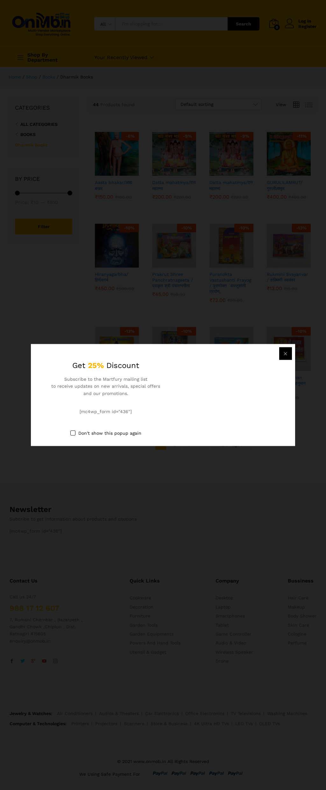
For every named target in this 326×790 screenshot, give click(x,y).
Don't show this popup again (109, 432)
